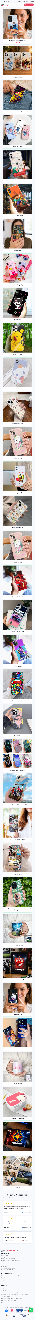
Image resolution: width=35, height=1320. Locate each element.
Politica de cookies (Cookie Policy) (9, 1300)
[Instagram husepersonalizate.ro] (12, 1311)
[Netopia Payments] (23, 1311)
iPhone (3, 1276)
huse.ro (11, 5)
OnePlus (20, 1280)
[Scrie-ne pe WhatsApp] (31, 1310)
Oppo (19, 1282)
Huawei (20, 1278)
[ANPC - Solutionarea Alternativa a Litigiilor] (11, 1315)
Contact (19, 1)
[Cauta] (21, 5)
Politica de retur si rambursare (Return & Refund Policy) (14, 1294)
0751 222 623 (6, 1)
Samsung (20, 1276)
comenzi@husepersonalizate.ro (8, 1268)
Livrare (23, 1)
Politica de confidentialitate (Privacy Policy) (11, 1298)
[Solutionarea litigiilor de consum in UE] (24, 1315)
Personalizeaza (28, 4)
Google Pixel (4, 1280)
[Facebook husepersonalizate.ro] (6, 1311)
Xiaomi (3, 1278)
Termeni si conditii (5, 1296)
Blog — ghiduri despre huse (8, 1290)
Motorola (3, 1282)
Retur (27, 1)
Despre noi (31, 1)
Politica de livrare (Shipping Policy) (9, 1292)
